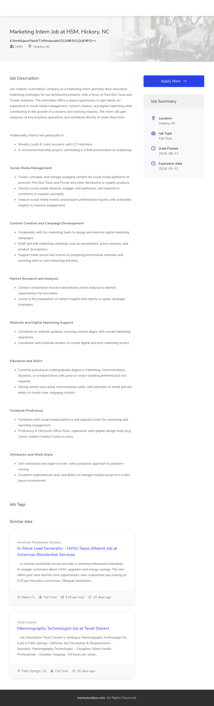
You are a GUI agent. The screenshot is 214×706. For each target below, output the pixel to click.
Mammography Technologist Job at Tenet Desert (63, 628)
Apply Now (171, 81)
